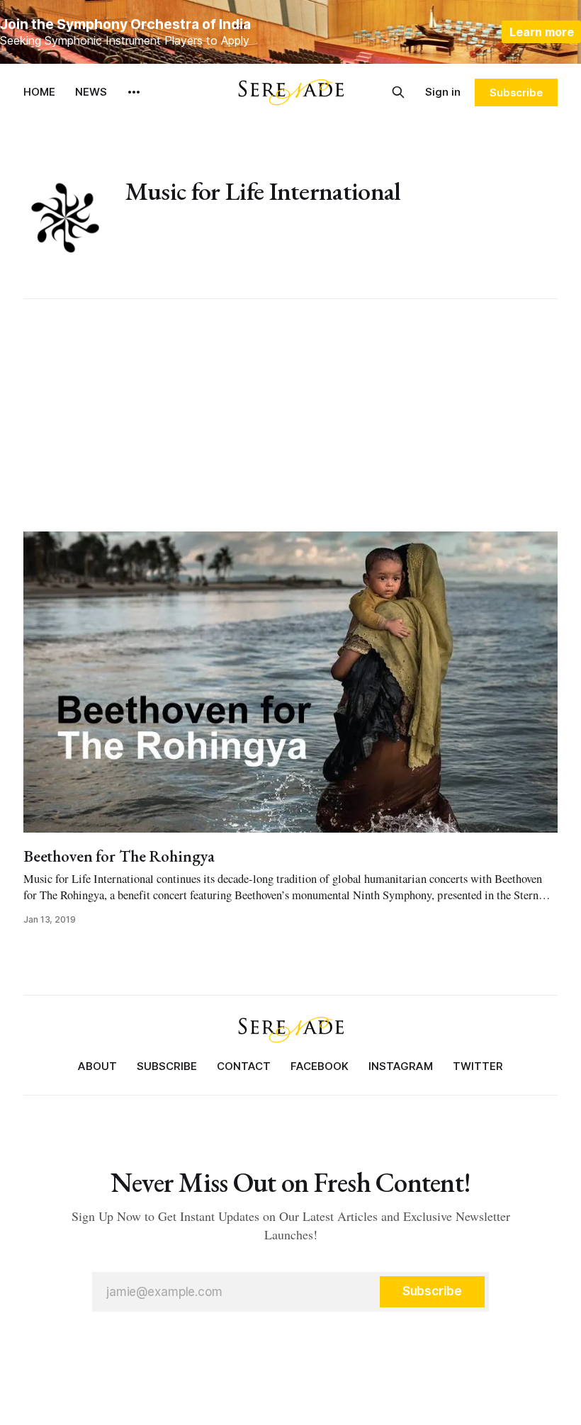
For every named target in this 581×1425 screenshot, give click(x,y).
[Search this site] (398, 92)
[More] (134, 92)
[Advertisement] (290, 415)
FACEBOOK (319, 1066)
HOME (39, 91)
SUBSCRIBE (167, 1066)
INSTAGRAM (400, 1066)
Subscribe (516, 92)
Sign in (443, 91)
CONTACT (244, 1066)
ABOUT (97, 1066)
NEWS (91, 91)
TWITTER (478, 1066)
